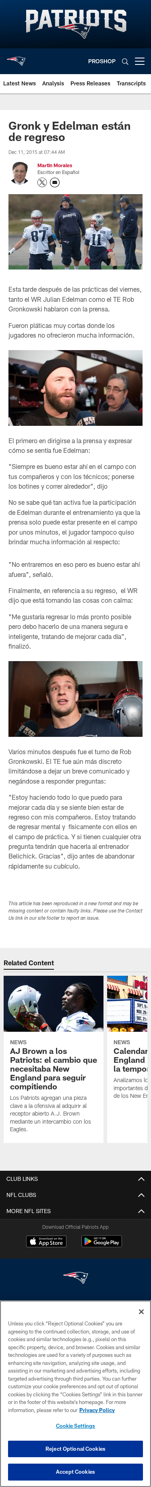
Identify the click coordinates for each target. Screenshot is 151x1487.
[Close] (141, 1312)
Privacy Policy (97, 1410)
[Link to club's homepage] (16, 58)
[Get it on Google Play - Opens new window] (101, 1245)
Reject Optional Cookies (75, 1449)
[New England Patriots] (76, 1279)
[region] (75, 1393)
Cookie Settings (75, 1426)
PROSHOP (102, 61)
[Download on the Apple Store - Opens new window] (46, 1242)
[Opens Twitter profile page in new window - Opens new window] (42, 182)
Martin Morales (54, 165)
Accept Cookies (75, 1471)
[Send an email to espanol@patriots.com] (55, 182)
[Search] (125, 61)
